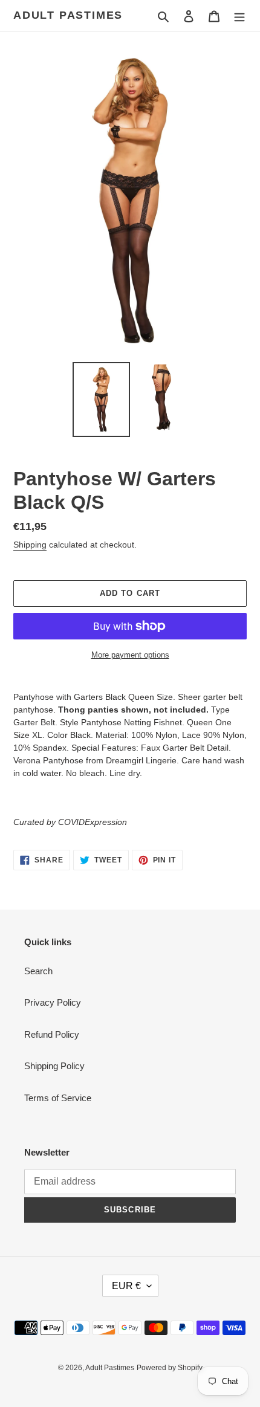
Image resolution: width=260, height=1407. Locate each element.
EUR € (126, 1286)
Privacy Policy (52, 1002)
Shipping (30, 544)
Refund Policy (51, 1034)
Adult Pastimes (68, 15)
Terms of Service (57, 1098)
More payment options (130, 654)
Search (38, 971)
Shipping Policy (54, 1066)
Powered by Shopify (170, 1367)
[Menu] (239, 16)
